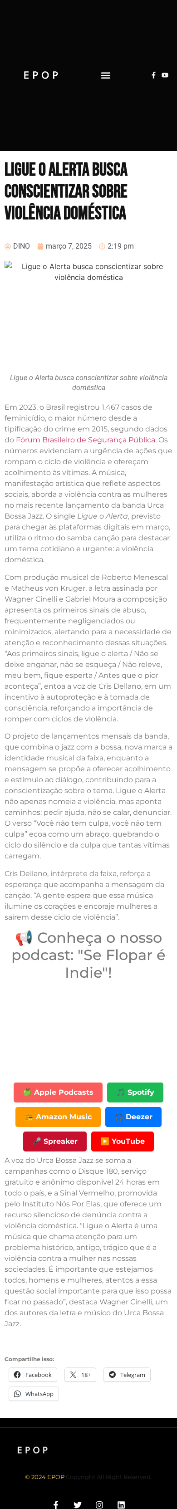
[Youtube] (165, 75)
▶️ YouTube (122, 1141)
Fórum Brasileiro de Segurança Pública (85, 440)
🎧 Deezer (133, 1116)
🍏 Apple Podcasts (58, 1092)
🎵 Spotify (135, 1092)
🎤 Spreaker (55, 1141)
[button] (105, 75)
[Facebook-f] (153, 75)
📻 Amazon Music (58, 1116)
